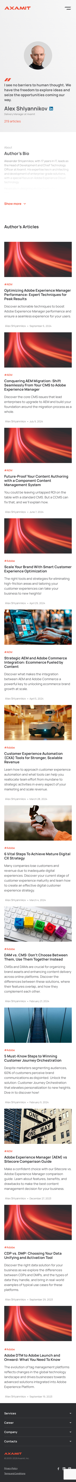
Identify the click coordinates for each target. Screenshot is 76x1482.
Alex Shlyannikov (15, 326)
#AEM (8, 284)
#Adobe (9, 561)
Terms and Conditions (14, 1473)
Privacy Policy (10, 1468)
